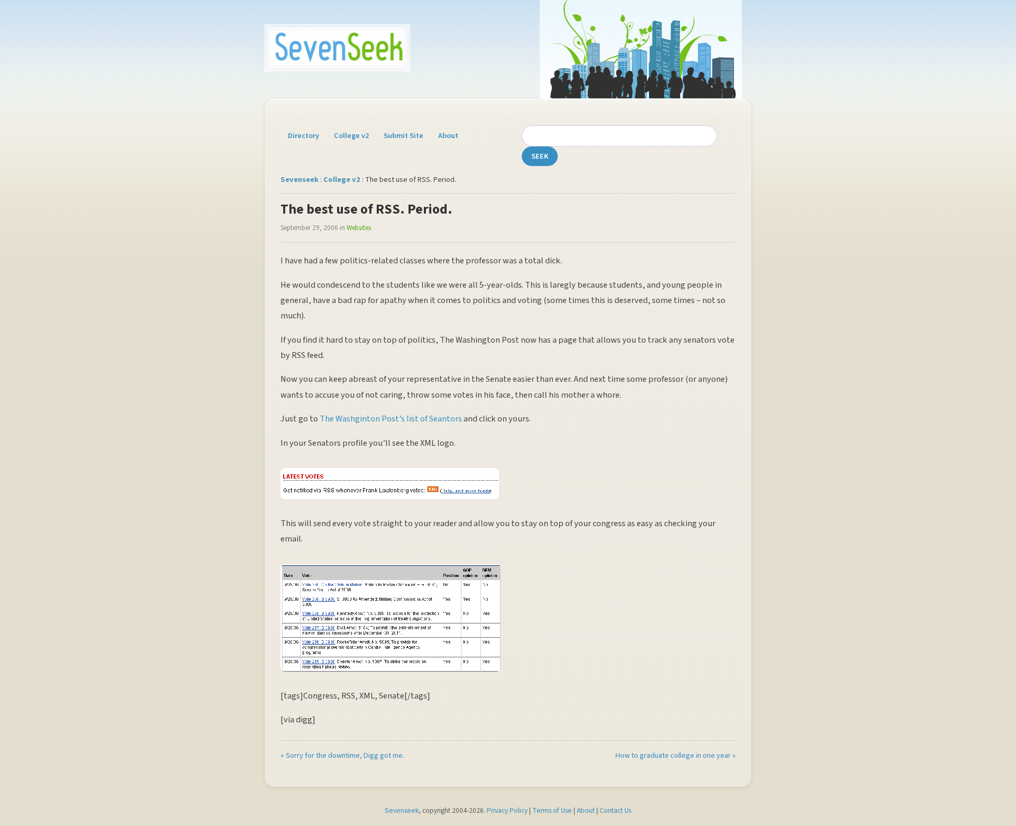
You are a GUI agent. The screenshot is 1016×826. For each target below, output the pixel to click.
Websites (359, 228)
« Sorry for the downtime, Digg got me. (342, 755)
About (448, 135)
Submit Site (403, 135)
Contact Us (615, 810)
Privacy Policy (507, 810)
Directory (303, 135)
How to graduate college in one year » (675, 755)
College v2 (351, 135)
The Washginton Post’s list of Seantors (391, 418)
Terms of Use (552, 810)
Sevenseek (299, 179)
